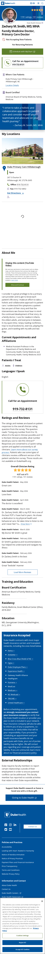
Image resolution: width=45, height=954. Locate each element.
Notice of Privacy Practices (12, 858)
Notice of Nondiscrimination (13, 854)
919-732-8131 (23, 409)
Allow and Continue (17, 285)
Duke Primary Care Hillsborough (24, 166)
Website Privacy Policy (10, 874)
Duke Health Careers (10, 893)
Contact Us (32, 826)
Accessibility (7, 847)
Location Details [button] (12, 85)
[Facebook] (6, 825)
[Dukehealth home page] (5, 3)
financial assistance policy (24, 752)
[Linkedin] (15, 825)
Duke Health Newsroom (11, 897)
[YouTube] (11, 830)
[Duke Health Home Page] (16, 814)
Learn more (14, 280)
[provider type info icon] (42, 23)
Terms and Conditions (11, 870)
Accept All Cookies (22, 949)
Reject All (22, 942)
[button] (32, 3)
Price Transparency (9, 866)
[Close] (42, 901)
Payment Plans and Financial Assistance (18, 862)
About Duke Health (9, 885)
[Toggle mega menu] (38, 3)
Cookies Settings (22, 935)
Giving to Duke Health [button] (23, 797)
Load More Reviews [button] (22, 572)
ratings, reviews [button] (32, 17)
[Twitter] (6, 830)
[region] (22, 926)
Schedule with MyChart (22, 51)
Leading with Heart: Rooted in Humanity (18, 851)
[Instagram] (11, 825)
